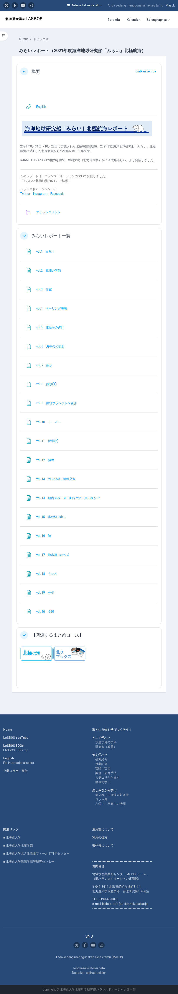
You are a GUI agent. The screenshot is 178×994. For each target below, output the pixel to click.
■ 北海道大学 (12, 837)
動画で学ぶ (102, 782)
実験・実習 (102, 768)
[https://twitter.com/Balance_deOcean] (6, 5)
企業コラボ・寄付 (15, 771)
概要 (35, 71)
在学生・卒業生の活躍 (110, 804)
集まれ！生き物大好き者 (112, 794)
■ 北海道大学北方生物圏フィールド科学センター (36, 853)
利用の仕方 (99, 837)
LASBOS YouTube (15, 737)
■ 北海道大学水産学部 (18, 845)
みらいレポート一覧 (51, 235)
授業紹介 (101, 764)
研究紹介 (101, 759)
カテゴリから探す (107, 777)
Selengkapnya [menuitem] (157, 19)
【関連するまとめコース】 (57, 635)
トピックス (40, 39)
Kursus (23, 39)
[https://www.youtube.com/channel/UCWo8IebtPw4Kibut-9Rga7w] (23, 5)
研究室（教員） (106, 746)
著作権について (103, 845)
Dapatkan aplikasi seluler (89, 972)
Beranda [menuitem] (114, 19)
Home (7, 729)
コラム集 (101, 799)
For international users (18, 763)
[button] (84, 5)
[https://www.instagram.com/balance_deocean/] (31, 5)
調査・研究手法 (106, 773)
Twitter (25, 193)
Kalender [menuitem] (133, 19)
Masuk (170, 5)
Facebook (57, 193)
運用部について (103, 829)
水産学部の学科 (106, 742)
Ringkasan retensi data (89, 968)
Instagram (40, 193)
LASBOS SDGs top (15, 750)
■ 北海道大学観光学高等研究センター (28, 861)
